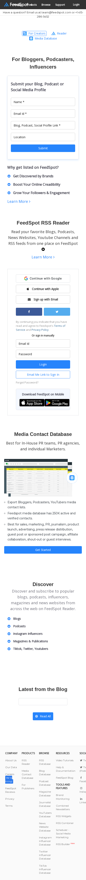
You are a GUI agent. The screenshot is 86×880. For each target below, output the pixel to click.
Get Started (43, 550)
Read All (45, 716)
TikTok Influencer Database (45, 869)
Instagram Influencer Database (45, 841)
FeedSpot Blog (64, 777)
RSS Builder (65, 844)
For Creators (37, 33)
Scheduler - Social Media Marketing (63, 833)
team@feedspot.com (56, 12)
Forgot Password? (27, 382)
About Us (10, 760)
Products (31, 4)
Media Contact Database (27, 774)
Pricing (17, 4)
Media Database (46, 38)
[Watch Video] (43, 249)
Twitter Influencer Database (45, 855)
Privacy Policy (40, 330)
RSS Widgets (63, 816)
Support (60, 4)
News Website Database (45, 827)
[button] (31, 402)
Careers (9, 778)
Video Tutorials (64, 760)
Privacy (9, 798)
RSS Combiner (65, 823)
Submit (43, 148)
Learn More (18, 201)
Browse (46, 4)
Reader (62, 33)
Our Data (11, 767)
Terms (9, 805)
